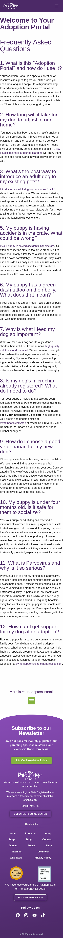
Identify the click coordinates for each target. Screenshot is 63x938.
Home (12, 833)
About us (30, 833)
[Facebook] (18, 915)
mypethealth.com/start (13, 423)
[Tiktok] (43, 915)
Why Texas (16, 857)
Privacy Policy (42, 857)
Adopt (48, 833)
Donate (13, 845)
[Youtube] (34, 915)
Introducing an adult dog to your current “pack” (27, 189)
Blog (29, 839)
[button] (56, 6)
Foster (31, 845)
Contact (47, 839)
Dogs (12, 839)
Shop (49, 845)
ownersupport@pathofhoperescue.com (39, 663)
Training (17, 851)
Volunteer (43, 851)
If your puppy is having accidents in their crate (27, 246)
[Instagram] (26, 915)
